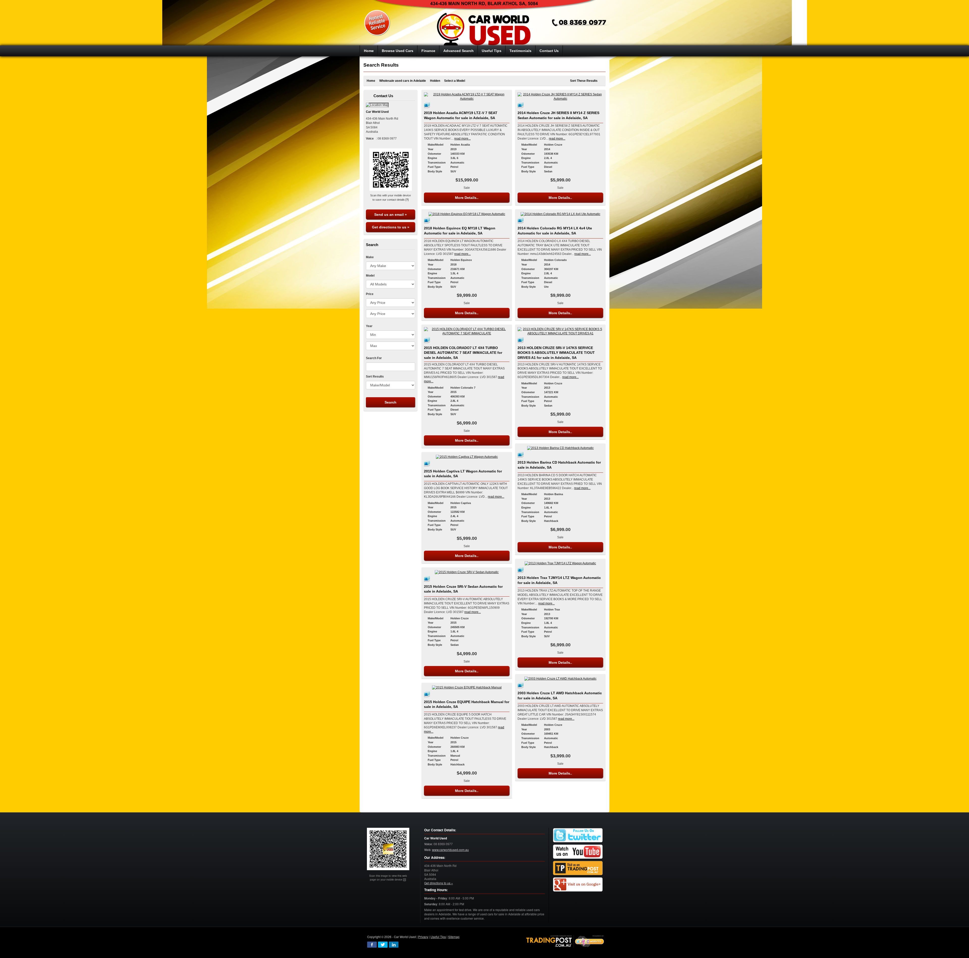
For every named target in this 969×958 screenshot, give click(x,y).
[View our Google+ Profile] (578, 885)
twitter (383, 945)
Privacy (423, 937)
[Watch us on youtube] (578, 852)
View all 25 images (428, 694)
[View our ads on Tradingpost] (578, 868)
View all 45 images (428, 220)
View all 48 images (428, 105)
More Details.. (466, 198)
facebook (372, 945)
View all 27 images (521, 685)
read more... (462, 138)
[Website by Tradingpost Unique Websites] (565, 941)
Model (370, 275)
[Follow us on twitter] (578, 835)
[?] (407, 199)
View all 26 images (521, 454)
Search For (374, 358)
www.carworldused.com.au (450, 849)
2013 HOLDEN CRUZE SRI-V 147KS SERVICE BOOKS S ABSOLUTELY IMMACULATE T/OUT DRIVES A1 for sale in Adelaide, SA (556, 353)
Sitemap (454, 937)
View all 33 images (521, 340)
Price (369, 294)
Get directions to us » (390, 227)
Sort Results (375, 376)
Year (369, 326)
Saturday (430, 904)
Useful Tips (438, 937)
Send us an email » (390, 214)
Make (370, 257)
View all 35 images (428, 463)
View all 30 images (428, 579)
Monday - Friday (435, 898)
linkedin (393, 945)
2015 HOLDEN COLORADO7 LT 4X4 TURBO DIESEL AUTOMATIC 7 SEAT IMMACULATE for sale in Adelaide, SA (463, 353)
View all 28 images (428, 340)
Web (427, 850)
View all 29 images (521, 105)
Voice (428, 844)
